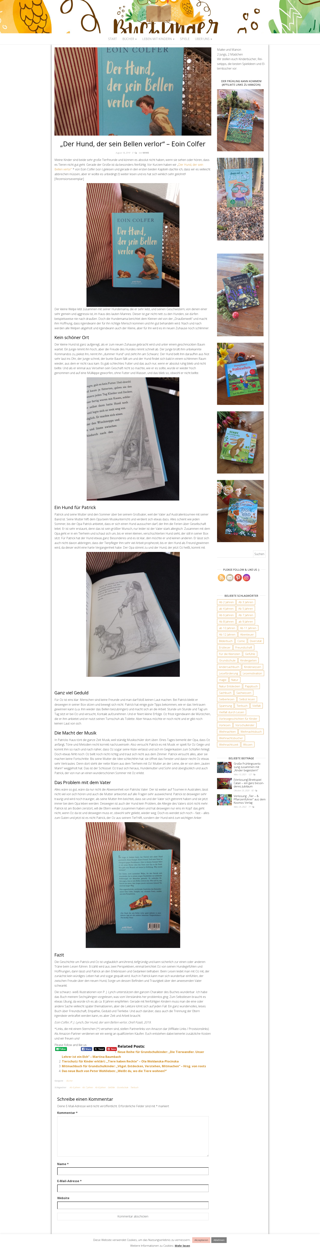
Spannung (225, 705)
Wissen (247, 744)
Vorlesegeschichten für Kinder (238, 718)
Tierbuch (134, 1087)
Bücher (128, 39)
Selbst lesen (247, 699)
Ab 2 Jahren (226, 602)
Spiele (184, 39)
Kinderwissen (252, 667)
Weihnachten (227, 731)
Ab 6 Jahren (74, 1087)
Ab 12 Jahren (227, 634)
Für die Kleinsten (229, 654)
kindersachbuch (229, 667)
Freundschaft (243, 647)
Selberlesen (226, 699)
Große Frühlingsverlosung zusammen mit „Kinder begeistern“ (247, 767)
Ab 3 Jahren (246, 602)
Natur (234, 680)
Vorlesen (225, 725)
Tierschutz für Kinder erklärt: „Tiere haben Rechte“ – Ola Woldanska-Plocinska (120, 1061)
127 (250, 774)
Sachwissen (243, 693)
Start (112, 39)
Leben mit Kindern (157, 39)
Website (63, 1198)
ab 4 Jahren (226, 608)
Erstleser (225, 647)
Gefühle (111, 1087)
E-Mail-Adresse (69, 1181)
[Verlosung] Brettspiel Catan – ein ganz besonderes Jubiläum (249, 783)
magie (222, 680)
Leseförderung (228, 673)
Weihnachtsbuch (251, 731)
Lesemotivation (252, 673)
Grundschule (122, 1087)
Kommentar (67, 1113)
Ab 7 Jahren (87, 1087)
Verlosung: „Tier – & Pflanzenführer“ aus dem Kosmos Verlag (250, 799)
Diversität (256, 641)
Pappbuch (251, 686)
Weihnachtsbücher (231, 738)
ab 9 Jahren (246, 621)
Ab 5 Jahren (245, 608)
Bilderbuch (226, 641)
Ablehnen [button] (219, 1240)
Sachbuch (225, 693)
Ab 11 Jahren (248, 628)
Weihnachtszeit (228, 744)
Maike (146, 152)
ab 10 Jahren (227, 628)
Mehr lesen (182, 1245)
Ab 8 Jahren (100, 1087)
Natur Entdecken (229, 686)
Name (63, 1164)
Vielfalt (256, 705)
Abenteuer (247, 634)
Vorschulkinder (244, 725)
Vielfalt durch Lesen (231, 712)
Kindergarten (248, 660)
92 (252, 790)
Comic (241, 641)
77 (249, 806)
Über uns (202, 39)
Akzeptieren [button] (201, 1240)
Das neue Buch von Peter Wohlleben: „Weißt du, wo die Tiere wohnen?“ (114, 1071)
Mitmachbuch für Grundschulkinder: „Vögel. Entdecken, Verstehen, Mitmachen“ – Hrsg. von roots (134, 1066)
